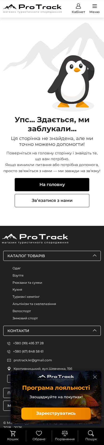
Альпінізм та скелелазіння (34, 304)
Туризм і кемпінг (26, 297)
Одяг (17, 268)
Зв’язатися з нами (52, 200)
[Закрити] (95, 377)
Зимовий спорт (25, 318)
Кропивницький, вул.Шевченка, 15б (43, 369)
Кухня (17, 289)
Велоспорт (22, 311)
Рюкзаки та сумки (27, 283)
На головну (52, 184)
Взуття (18, 275)
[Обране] (39, 433)
